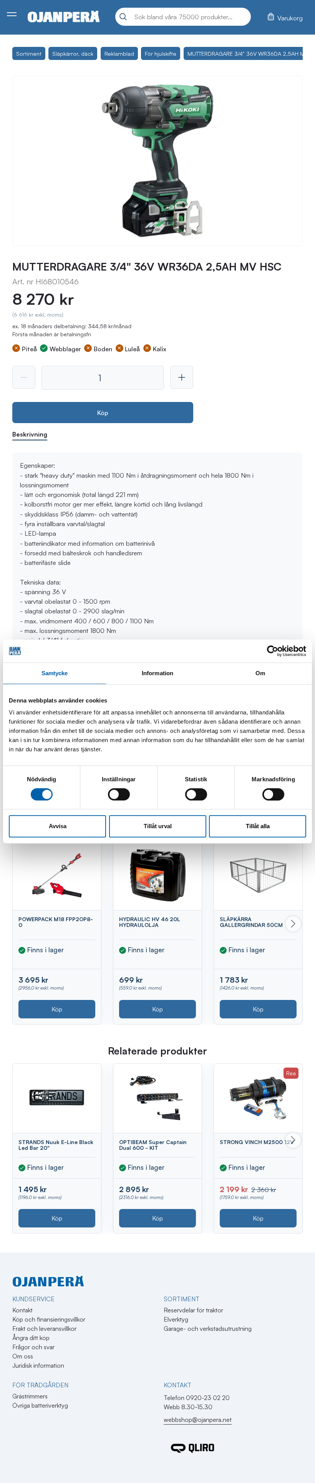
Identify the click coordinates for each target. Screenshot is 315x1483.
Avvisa (57, 826)
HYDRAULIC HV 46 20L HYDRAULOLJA (149, 922)
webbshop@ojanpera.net (198, 1419)
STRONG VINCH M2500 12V (257, 1142)
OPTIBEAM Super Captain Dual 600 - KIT (153, 1145)
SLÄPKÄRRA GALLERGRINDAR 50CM (251, 922)
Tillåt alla (258, 826)
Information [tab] (157, 673)
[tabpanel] (157, 630)
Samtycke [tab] (54, 673)
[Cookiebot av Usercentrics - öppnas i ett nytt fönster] (272, 651)
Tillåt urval (158, 826)
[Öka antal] (181, 377)
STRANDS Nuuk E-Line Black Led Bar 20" (55, 1145)
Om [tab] (260, 673)
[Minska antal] (23, 377)
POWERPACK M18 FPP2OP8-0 (55, 922)
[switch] (119, 794)
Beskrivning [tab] (29, 434)
